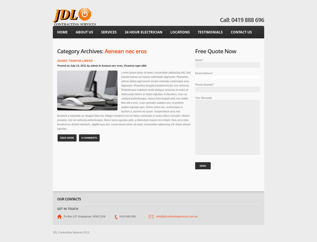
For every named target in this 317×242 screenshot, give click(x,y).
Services (109, 32)
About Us (84, 32)
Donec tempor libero (75, 61)
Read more (67, 137)
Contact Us (241, 32)
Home (62, 32)
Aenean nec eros (112, 65)
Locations (180, 32)
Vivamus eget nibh (135, 65)
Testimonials (210, 32)
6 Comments (89, 137)
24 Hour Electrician (143, 32)
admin (94, 65)
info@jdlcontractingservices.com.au (177, 216)
